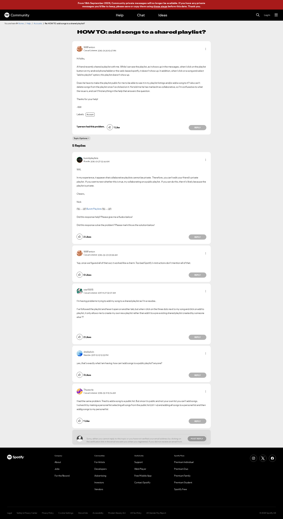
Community (20, 15)
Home (21, 23)
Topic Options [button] (80, 138)
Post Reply (197, 438)
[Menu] (276, 15)
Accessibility (98, 513)
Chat (141, 15)
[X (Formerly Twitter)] (262, 458)
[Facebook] (272, 458)
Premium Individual (184, 462)
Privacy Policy (48, 513)
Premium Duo (181, 468)
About (58, 462)
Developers (100, 468)
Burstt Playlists (94, 208)
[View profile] (80, 48)
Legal (9, 513)
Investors (99, 482)
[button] (205, 49)
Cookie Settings (65, 513)
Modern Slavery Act (116, 513)
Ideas (162, 15)
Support (138, 462)
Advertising (100, 475)
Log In (267, 15)
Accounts (38, 23)
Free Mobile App (143, 475)
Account (90, 114)
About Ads (83, 513)
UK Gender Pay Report (156, 513)
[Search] (257, 15)
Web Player (140, 468)
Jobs (57, 468)
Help (120, 15)
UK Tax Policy (136, 513)
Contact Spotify (142, 482)
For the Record (62, 475)
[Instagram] (253, 458)
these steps (160, 6)
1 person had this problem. (91, 126)
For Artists (99, 462)
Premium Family (182, 475)
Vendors (98, 489)
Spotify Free (180, 489)
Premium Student (183, 482)
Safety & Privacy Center (27, 513)
